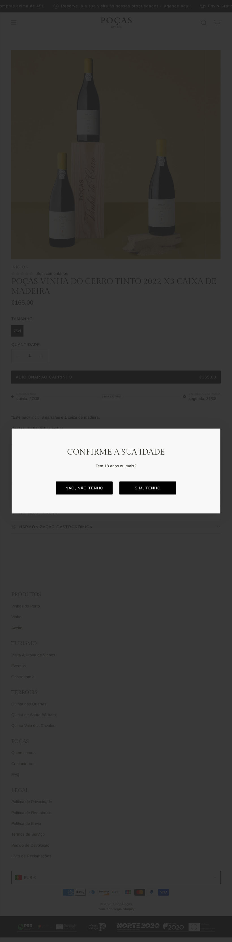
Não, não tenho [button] (84, 488)
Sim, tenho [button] (148, 488)
